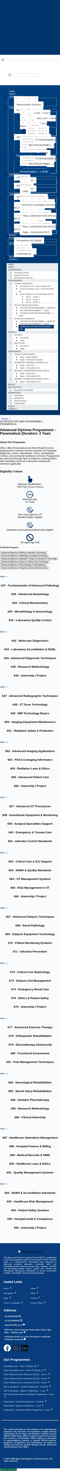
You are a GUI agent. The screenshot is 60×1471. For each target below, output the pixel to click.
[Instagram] (16, 1348)
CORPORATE (23, 254)
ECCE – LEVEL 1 (33, 297)
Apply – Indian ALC (27, 365)
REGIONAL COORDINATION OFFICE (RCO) (35, 217)
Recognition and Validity (29, 240)
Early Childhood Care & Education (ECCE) (33, 124)
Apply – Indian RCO (28, 374)
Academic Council (21, 275)
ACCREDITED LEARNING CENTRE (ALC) (34, 206)
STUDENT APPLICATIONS (24, 354)
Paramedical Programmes (24, 319)
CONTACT (13, 259)
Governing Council (21, 273)
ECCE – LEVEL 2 (33, 300)
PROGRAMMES (15, 281)
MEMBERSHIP (14, 393)
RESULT (12, 235)
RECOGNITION (14, 387)
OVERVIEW (18, 396)
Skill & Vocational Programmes (26, 305)
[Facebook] (7, 1348)
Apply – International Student (31, 360)
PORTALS (13, 175)
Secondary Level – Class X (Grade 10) (35, 114)
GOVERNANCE (14, 270)
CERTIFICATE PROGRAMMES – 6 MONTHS (38, 141)
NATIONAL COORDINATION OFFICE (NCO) (35, 228)
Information (24, 338)
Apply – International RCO (30, 376)
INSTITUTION (19, 343)
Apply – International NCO (36, 232)
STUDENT (18, 335)
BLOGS (12, 257)
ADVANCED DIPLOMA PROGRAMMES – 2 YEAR (34, 151)
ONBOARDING (14, 351)
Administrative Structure (28, 104)
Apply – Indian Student (29, 357)
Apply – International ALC (30, 368)
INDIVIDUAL (19, 398)
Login (25, 191)
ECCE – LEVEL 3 (33, 302)
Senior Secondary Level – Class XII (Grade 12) (38, 119)
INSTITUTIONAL (20, 401)
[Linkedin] (24, 1348)
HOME (12, 91)
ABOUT (12, 94)
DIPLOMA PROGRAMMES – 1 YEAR (37, 146)
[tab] (23, 552)
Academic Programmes (23, 283)
